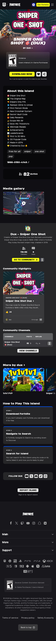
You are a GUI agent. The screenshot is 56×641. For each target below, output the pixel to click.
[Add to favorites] (38, 74)
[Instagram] (45, 476)
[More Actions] (42, 260)
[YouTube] (27, 476)
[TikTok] (41, 476)
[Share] (44, 74)
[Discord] (36, 476)
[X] (31, 476)
